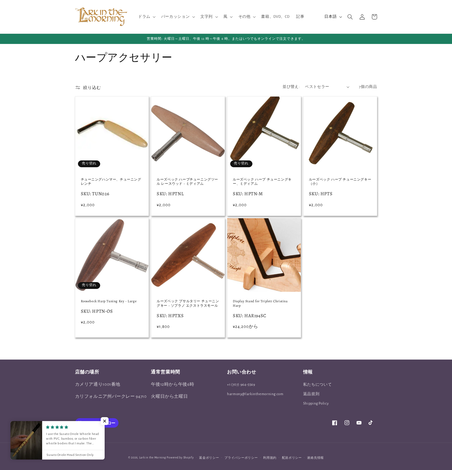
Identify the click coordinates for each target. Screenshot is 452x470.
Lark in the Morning (152, 457)
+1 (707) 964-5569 (241, 385)
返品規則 (311, 394)
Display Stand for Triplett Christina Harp (260, 303)
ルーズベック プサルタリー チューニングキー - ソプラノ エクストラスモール (188, 303)
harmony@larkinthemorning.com (255, 394)
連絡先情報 (315, 457)
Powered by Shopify (180, 457)
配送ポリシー (292, 457)
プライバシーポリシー (241, 457)
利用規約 (269, 457)
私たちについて (317, 385)
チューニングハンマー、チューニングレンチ (111, 181)
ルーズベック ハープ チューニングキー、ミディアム (262, 181)
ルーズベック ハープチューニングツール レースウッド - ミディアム (187, 181)
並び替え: (291, 87)
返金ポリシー (209, 457)
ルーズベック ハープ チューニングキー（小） (340, 181)
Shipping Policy (316, 403)
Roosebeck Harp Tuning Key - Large (109, 301)
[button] (146, 17)
